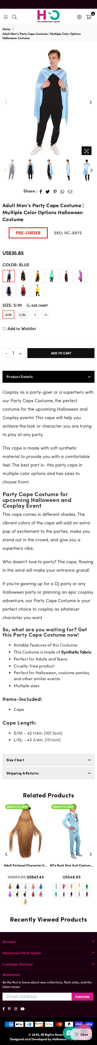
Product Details (19, 376)
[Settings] (79, 16)
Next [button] (91, 102)
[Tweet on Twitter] (48, 191)
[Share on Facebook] (41, 191)
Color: (15, 265)
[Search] (14, 16)
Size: (25, 305)
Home (6, 29)
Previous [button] (6, 102)
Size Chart (39, 305)
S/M (8, 314)
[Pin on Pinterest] (55, 191)
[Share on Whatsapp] (62, 191)
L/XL (22, 314)
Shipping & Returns (22, 772)
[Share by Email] (70, 191)
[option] (48, 102)
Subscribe (82, 997)
